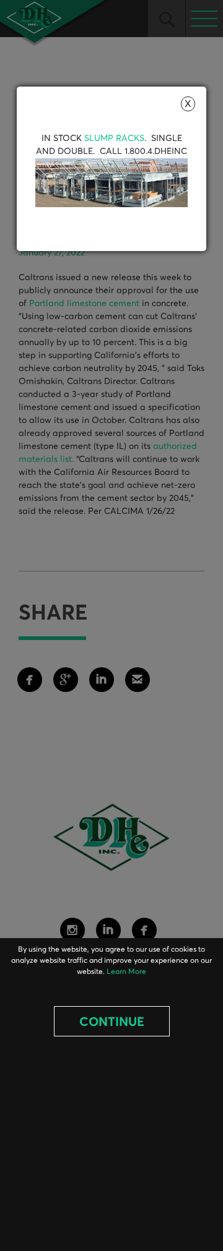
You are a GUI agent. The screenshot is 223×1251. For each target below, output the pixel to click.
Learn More (126, 972)
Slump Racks (114, 138)
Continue (111, 1022)
